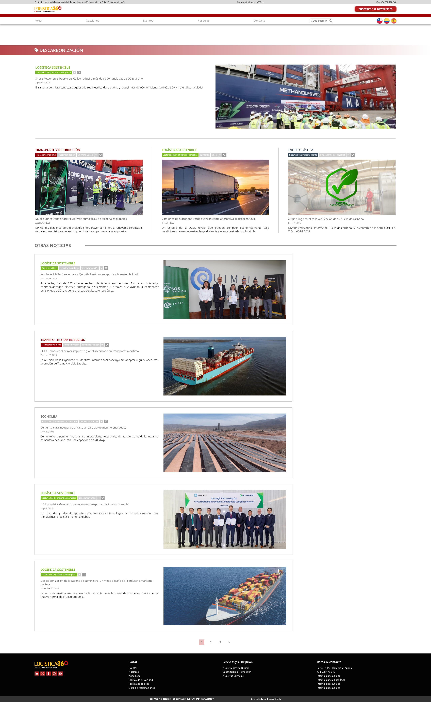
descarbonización (66, 154)
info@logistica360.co (328, 683)
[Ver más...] (74, 72)
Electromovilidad (49, 268)
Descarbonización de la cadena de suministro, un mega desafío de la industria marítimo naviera (97, 582)
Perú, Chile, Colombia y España (334, 667)
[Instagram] (54, 673)
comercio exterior (90, 344)
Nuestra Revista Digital (236, 667)
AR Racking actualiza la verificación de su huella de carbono (326, 219)
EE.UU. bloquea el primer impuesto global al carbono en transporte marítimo (90, 351)
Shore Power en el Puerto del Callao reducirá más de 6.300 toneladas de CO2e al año (89, 78)
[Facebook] (48, 673)
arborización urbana (69, 268)
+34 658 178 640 (388, 2)
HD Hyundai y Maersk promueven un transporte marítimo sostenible (84, 504)
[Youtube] (60, 673)
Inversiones (47, 421)
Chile (214, 154)
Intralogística (300, 150)
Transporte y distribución (57, 150)
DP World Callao (85, 154)
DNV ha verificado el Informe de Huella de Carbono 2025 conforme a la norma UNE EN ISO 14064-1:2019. (342, 229)
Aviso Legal (135, 675)
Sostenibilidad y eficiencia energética (53, 72)
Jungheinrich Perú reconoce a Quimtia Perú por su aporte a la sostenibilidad (89, 274)
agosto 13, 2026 (42, 82)
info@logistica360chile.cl (331, 679)
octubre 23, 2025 (49, 278)
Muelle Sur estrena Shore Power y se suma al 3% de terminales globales (81, 219)
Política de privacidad (141, 679)
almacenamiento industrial (332, 154)
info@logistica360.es (328, 687)
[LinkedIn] (37, 673)
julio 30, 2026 (168, 222)
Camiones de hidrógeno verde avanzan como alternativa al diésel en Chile (209, 219)
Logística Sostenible (52, 67)
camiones (204, 154)
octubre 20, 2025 (49, 355)
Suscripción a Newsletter (237, 671)
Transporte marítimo (46, 154)
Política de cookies (139, 683)
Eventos (133, 667)
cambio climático (71, 344)
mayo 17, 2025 (47, 431)
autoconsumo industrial (66, 421)
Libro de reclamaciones (142, 687)
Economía (49, 416)
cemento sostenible (89, 421)
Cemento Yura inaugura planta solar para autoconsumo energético (83, 427)
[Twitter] (43, 673)
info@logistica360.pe (254, 2)
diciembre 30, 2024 (50, 588)
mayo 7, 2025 (47, 508)
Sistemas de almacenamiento (303, 154)
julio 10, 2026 (294, 223)
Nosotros (134, 671)
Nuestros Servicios (233, 675)
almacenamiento (87, 497)
